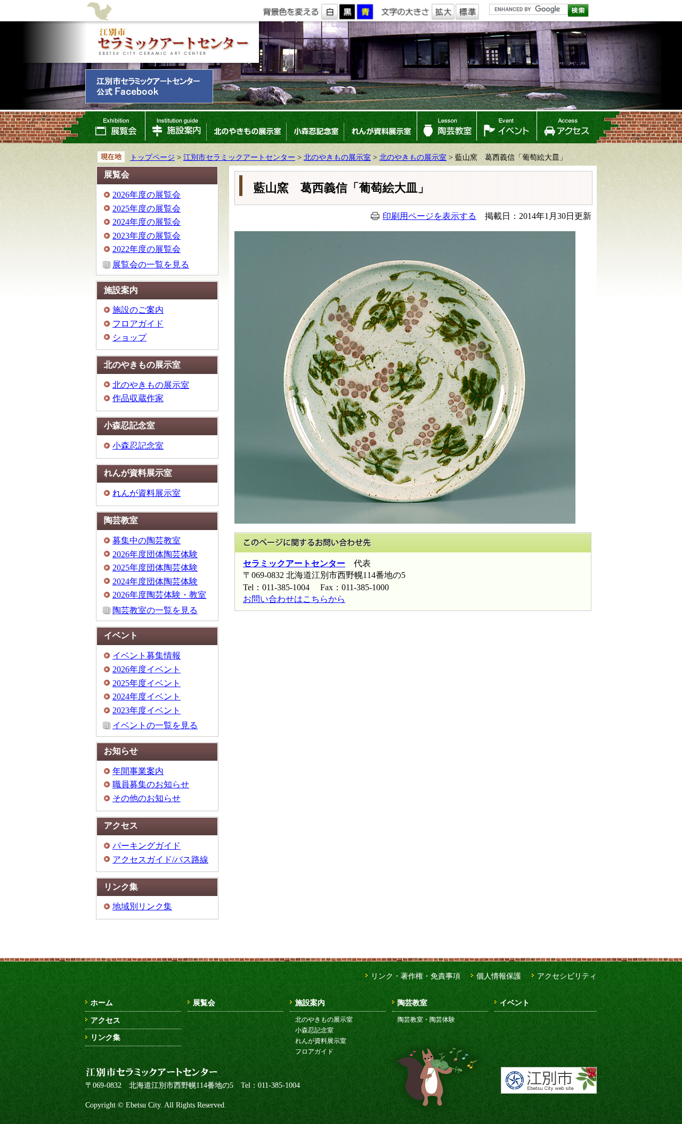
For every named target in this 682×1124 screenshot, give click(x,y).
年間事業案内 (138, 771)
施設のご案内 (138, 309)
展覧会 (115, 127)
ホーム (102, 1002)
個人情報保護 (498, 976)
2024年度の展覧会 (146, 221)
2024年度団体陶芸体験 (155, 581)
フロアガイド (138, 323)
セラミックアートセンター (294, 563)
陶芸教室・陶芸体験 (426, 1019)
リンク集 (105, 1037)
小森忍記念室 (315, 127)
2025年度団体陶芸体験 (155, 567)
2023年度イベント (146, 710)
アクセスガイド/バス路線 (160, 859)
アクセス (567, 127)
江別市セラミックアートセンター (171, 42)
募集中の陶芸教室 (146, 540)
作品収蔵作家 (138, 398)
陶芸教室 (447, 127)
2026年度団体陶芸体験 (155, 554)
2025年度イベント (146, 683)
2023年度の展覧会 (146, 235)
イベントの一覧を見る (155, 725)
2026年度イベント (146, 669)
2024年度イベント (146, 696)
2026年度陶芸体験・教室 (159, 594)
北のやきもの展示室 (246, 127)
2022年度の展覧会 (146, 249)
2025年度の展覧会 (146, 208)
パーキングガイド (146, 845)
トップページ (152, 157)
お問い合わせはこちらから (294, 599)
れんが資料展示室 (380, 127)
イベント (507, 127)
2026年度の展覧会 (146, 194)
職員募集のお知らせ (150, 784)
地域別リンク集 (142, 906)
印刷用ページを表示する (429, 216)
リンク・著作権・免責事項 (415, 976)
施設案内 (175, 127)
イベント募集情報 (146, 655)
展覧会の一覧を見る (150, 264)
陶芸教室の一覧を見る (155, 610)
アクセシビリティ (567, 976)
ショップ (129, 337)
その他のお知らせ (146, 798)
